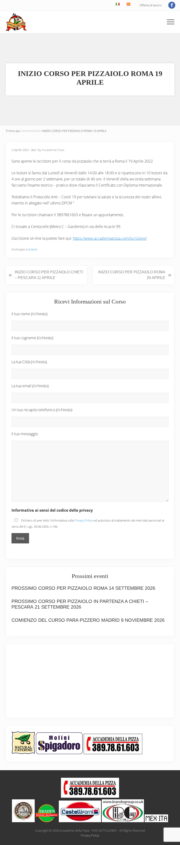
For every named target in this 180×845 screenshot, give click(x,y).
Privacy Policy (84, 520)
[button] (170, 22)
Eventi (33, 249)
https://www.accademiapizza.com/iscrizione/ (110, 238)
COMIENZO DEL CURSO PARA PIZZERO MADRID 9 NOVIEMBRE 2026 (88, 620)
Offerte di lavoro (150, 5)
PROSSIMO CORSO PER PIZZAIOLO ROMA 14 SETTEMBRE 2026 (83, 588)
